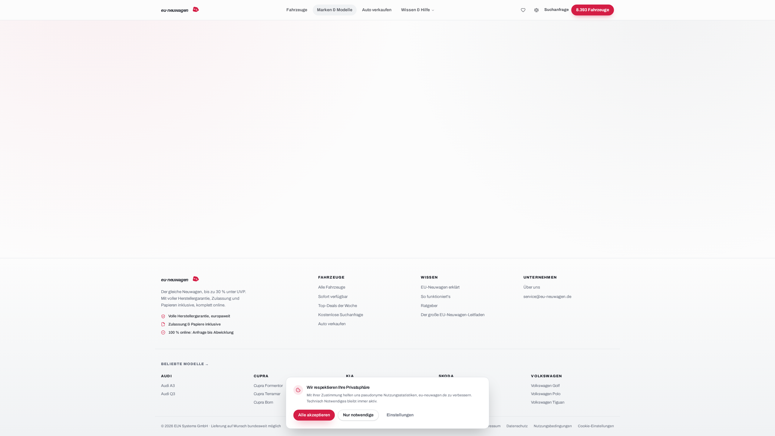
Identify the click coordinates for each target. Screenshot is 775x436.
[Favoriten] (523, 10)
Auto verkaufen (376, 10)
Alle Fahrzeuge (331, 287)
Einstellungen (400, 415)
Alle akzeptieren (314, 415)
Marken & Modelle (334, 10)
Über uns (531, 287)
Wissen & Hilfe (415, 10)
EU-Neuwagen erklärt (440, 287)
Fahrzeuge (296, 10)
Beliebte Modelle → (185, 364)
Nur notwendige (358, 415)
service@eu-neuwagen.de (547, 296)
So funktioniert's (435, 296)
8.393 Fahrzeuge (592, 10)
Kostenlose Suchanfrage (340, 314)
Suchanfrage (556, 10)
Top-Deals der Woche (337, 305)
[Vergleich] (536, 10)
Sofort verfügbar (333, 296)
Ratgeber (429, 305)
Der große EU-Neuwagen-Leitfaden (453, 314)
